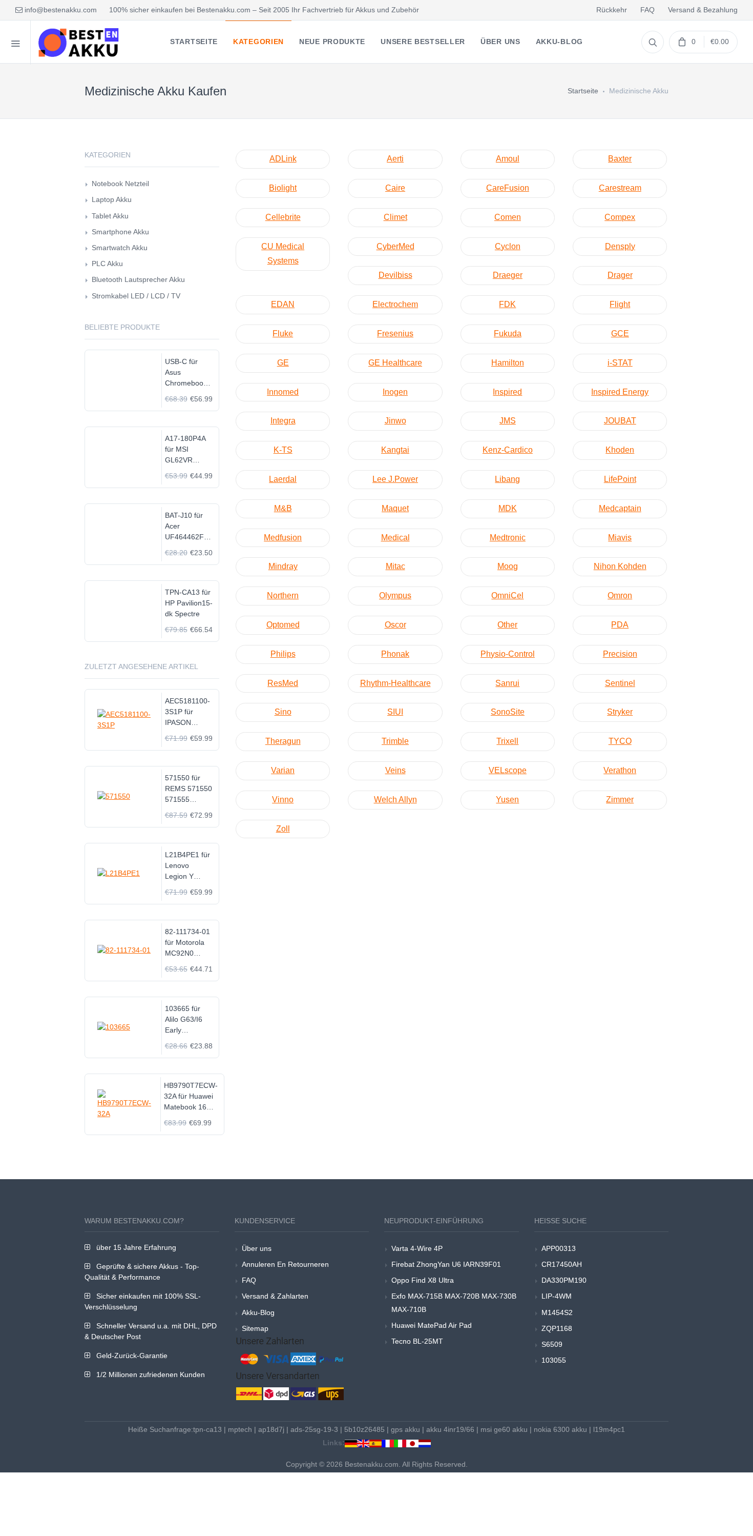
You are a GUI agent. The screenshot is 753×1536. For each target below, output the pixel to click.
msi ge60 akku (504, 1429)
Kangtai (395, 450)
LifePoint (620, 479)
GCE (620, 333)
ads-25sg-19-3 (314, 1429)
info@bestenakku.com (60, 10)
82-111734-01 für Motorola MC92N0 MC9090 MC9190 (187, 943)
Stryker (620, 712)
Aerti (395, 158)
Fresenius (395, 333)
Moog (507, 566)
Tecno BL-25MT (417, 1341)
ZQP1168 (556, 1328)
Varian (283, 770)
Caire (395, 188)
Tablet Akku (110, 216)
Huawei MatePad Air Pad (431, 1325)
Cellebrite (283, 217)
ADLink (283, 158)
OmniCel (507, 595)
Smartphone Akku (120, 232)
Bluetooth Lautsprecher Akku (138, 279)
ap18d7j (271, 1429)
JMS (507, 420)
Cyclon (507, 246)
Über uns (256, 1248)
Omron (620, 595)
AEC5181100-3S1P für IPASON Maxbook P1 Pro (187, 712)
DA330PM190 (564, 1280)
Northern (283, 595)
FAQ (647, 10)
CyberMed (395, 246)
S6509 (551, 1344)
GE (283, 362)
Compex (619, 217)
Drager (620, 275)
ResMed (282, 683)
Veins (395, 770)
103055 (553, 1360)
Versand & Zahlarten (275, 1296)
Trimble (395, 741)
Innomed (283, 392)
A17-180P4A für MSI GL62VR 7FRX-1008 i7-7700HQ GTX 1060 (189, 450)
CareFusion (507, 188)
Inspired (507, 392)
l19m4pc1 (609, 1429)
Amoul (507, 158)
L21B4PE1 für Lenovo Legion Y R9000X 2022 (187, 866)
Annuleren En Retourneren (285, 1264)
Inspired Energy (620, 392)
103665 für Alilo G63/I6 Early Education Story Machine (188, 1020)
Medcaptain (620, 508)
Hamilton (507, 362)
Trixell (507, 741)
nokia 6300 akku (560, 1429)
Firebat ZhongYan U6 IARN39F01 (446, 1264)
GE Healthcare (395, 362)
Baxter (620, 158)
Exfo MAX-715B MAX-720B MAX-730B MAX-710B (453, 1302)
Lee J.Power (395, 479)
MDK (507, 508)
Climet (395, 217)
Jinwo (395, 420)
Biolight (283, 188)
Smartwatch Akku (120, 248)
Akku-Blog (258, 1312)
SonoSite (508, 712)
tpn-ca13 (207, 1429)
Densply (620, 246)
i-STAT (620, 362)
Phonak (395, 654)
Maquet (395, 508)
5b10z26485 (364, 1429)
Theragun (283, 741)
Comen (507, 217)
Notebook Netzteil (120, 183)
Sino (283, 712)
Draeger (507, 275)
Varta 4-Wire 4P (417, 1248)
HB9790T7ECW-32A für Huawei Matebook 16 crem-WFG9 (191, 1097)
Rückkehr (611, 10)
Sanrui (507, 683)
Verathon (619, 770)
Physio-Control (507, 654)
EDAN (283, 304)
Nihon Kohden (620, 566)
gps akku (405, 1429)
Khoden (619, 450)
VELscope (508, 770)
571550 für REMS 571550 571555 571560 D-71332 (188, 789)
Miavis (620, 537)
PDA (620, 624)
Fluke (283, 333)
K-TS (283, 450)
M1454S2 (557, 1312)
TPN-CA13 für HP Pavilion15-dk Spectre (189, 603)
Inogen (395, 392)
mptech (240, 1429)
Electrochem (395, 304)
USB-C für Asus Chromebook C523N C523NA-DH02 (186, 373)
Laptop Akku (112, 199)
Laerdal (283, 479)
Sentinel (620, 683)
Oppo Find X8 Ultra (422, 1280)
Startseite (583, 91)
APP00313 (558, 1248)
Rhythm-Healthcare (395, 683)
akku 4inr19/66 (450, 1429)
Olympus (395, 595)
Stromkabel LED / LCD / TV (136, 296)
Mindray (283, 566)
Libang (507, 479)
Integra (283, 420)
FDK (507, 304)
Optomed (283, 624)
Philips (283, 654)
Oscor (395, 624)
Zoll (283, 828)
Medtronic (508, 537)
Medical (395, 537)
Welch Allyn (395, 799)
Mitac (395, 566)
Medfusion (283, 537)
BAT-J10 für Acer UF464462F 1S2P (184, 526)
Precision (620, 654)
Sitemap (255, 1328)
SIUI (395, 712)
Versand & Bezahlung (703, 10)
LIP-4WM (556, 1296)
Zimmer (620, 799)
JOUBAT (620, 420)
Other (507, 624)
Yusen (507, 799)
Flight (620, 304)
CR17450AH (561, 1264)
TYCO (620, 741)
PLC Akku (107, 263)
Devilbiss (395, 275)
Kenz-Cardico (508, 450)
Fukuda (507, 333)
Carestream (620, 188)
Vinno (283, 799)
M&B (283, 508)
